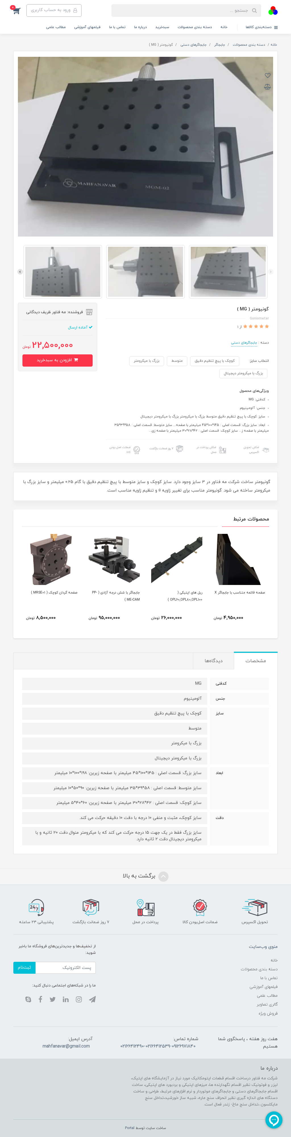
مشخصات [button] (256, 661)
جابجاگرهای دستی (244, 342)
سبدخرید (162, 27)
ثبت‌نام (24, 968)
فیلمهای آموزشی (87, 27)
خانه (224, 27)
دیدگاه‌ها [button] (214, 661)
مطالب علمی (56, 27)
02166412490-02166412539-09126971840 (158, 1046)
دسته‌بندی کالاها (259, 27)
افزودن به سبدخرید (55, 360)
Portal (129, 1128)
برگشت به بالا (140, 876)
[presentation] (271, 272)
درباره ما (140, 27)
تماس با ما (117, 27)
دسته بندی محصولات (195, 27)
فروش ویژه (268, 1013)
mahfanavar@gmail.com (66, 1046)
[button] (19, 10)
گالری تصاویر (267, 1004)
